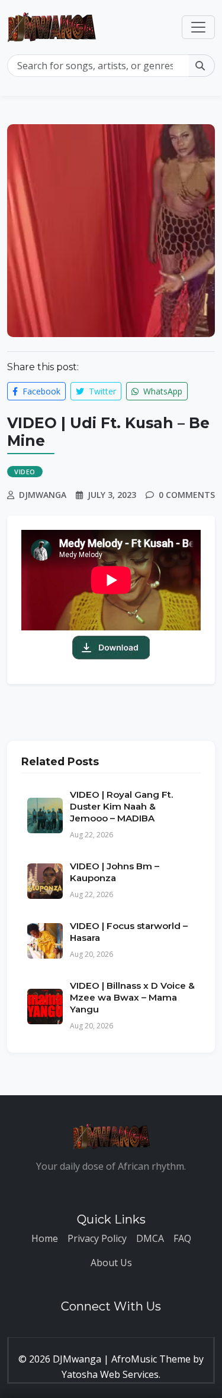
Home (44, 1238)
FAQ (182, 1238)
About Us (111, 1262)
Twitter (101, 391)
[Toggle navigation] (198, 27)
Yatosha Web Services (110, 1374)
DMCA (150, 1238)
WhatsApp (161, 391)
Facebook (40, 391)
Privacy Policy (97, 1238)
